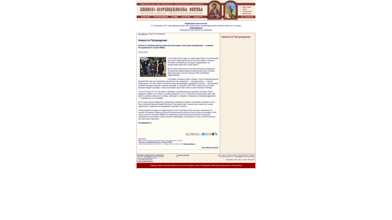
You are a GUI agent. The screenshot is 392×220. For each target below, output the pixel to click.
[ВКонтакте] (203, 134)
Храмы (160, 165)
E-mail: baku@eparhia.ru (145, 161)
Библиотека (176, 165)
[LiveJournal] (216, 134)
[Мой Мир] (213, 134)
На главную (142, 34)
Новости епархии (187, 165)
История (167, 165)
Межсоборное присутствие (221, 165)
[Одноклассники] (209, 134)
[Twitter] (206, 134)
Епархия (251, 159)
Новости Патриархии (236, 36)
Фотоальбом (236, 165)
